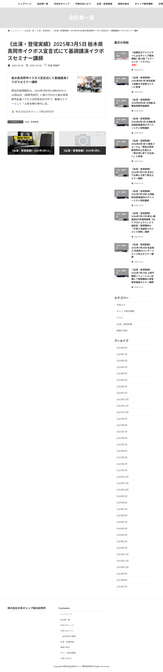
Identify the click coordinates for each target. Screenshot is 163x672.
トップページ (66, 614)
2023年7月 (122, 586)
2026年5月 (122, 367)
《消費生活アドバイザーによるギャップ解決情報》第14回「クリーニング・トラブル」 (142, 58)
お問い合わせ (66, 658)
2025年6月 (122, 438)
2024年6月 (122, 515)
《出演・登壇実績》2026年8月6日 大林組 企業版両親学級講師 (143, 102)
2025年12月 (123, 399)
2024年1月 (122, 547)
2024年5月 (122, 522)
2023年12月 (123, 554)
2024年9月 (122, 496)
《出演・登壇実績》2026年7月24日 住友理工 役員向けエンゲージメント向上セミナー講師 (142, 250)
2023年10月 (123, 567)
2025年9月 (122, 418)
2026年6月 (122, 360)
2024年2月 (122, 541)
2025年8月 (122, 425)
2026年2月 (122, 386)
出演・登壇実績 (31, 122)
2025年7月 (122, 431)
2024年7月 (122, 509)
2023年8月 (122, 580)
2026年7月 (122, 354)
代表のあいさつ (67, 631)
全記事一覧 (65, 620)
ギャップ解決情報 (125, 311)
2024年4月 (122, 528)
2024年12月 (123, 476)
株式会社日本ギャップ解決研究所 (35, 111)
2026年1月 (122, 392)
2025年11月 (123, 405)
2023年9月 (122, 573)
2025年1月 (122, 470)
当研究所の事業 (69, 636)
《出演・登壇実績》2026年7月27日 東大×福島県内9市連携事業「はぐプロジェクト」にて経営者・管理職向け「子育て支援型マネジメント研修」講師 (143, 222)
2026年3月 (122, 380)
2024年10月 (123, 489)
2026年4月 (122, 373)
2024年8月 (122, 502)
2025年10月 (123, 412)
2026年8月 (122, 347)
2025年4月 (122, 451)
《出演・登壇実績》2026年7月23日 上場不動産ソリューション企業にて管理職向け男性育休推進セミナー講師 (142, 275)
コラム (120, 317)
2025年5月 (122, 444)
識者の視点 (122, 330)
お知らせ (121, 304)
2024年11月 (123, 483)
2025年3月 (122, 457)
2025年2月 (122, 463)
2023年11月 (123, 560)
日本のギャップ (67, 625)
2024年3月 (122, 534)
